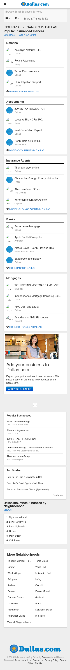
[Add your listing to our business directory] (35, 346)
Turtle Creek (41, 560)
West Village (14, 573)
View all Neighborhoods (19, 622)
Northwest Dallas (16, 615)
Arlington (12, 579)
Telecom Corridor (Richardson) (20, 560)
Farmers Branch (16, 597)
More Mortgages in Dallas (25, 326)
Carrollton (40, 585)
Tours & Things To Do (36, 18)
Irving (38, 579)
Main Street (15, 535)
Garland (39, 597)
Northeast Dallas (44, 609)
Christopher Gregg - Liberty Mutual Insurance (30, 447)
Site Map (39, 663)
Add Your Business (19, 388)
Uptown (11, 567)
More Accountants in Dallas (26, 150)
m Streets (40, 615)
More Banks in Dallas (22, 267)
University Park (43, 573)
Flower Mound (42, 591)
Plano (38, 603)
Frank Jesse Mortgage (18, 421)
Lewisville (13, 603)
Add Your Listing (27, 34)
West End (40, 567)
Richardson (13, 609)
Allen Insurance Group (18, 456)
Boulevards (47, 657)
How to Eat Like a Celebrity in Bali (24, 477)
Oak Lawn (14, 540)
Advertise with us (23, 660)
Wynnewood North (18, 517)
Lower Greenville (17, 521)
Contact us (38, 660)
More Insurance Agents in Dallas (29, 208)
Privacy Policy (52, 660)
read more (58, 495)
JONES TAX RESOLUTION (21, 439)
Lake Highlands (17, 526)
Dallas (12, 531)
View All (8, 509)
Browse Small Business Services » (24, 11)
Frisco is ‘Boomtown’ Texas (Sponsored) (28, 489)
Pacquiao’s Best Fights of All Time (25, 483)
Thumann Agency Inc (18, 430)
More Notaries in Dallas (24, 91)
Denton (11, 591)
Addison (12, 585)
